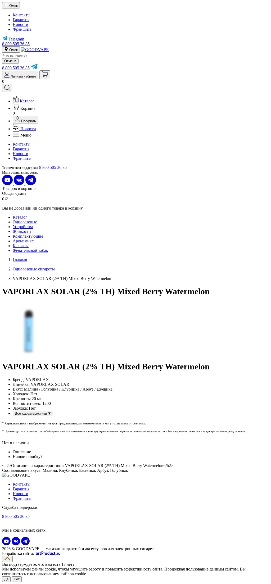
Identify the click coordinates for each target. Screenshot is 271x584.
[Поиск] (7, 88)
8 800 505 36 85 (16, 44)
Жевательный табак (30, 250)
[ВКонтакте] (19, 184)
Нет (17, 579)
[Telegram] (34, 68)
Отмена (10, 61)
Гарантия (21, 19)
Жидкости (22, 231)
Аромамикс (23, 241)
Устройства (23, 226)
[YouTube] (8, 184)
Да (6, 579)
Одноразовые (25, 222)
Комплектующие (28, 236)
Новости (20, 24)
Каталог (20, 217)
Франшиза (22, 29)
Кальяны (21, 245)
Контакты (21, 15)
